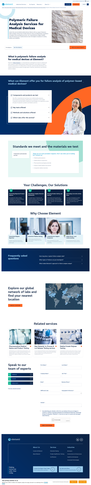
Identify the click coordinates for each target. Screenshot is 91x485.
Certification (53, 457)
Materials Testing (54, 451)
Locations (68, 4)
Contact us (76, 4)
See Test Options (18, 47)
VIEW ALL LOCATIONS (15, 305)
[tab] (20, 154)
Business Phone (65, 382)
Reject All (73, 481)
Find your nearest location (14, 388)
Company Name (44, 373)
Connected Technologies (73, 460)
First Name (43, 365)
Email (42, 382)
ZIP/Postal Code (44, 390)
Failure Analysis (16, 62)
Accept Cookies (82, 481)
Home (3, 7)
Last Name (64, 365)
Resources (39, 4)
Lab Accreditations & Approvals (78, 1)
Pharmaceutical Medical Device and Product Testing (36, 7)
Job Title (64, 373)
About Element (36, 454)
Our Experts (32, 4)
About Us (47, 4)
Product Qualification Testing (57, 454)
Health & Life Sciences (72, 457)
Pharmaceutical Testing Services (21, 7)
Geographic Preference (67, 390)
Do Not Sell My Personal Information (61, 481)
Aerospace (69, 451)
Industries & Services (21, 4)
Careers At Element (37, 451)
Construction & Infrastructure (74, 454)
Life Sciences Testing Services (10, 7)
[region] (45, 481)
